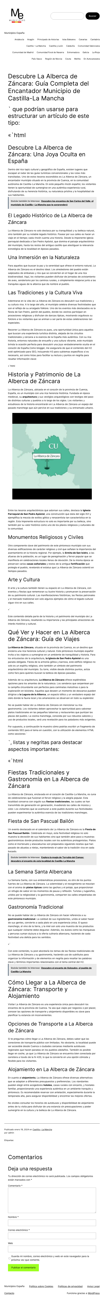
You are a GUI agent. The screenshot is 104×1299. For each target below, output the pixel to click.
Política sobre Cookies (41, 1286)
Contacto (9, 1293)
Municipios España (14, 33)
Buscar (92, 16)
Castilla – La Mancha (42, 1129)
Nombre (13, 1217)
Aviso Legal (93, 1286)
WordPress (94, 1293)
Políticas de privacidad (70, 1286)
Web (10, 1243)
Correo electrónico (19, 1230)
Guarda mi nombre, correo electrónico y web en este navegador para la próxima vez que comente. (50, 1258)
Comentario (15, 1185)
